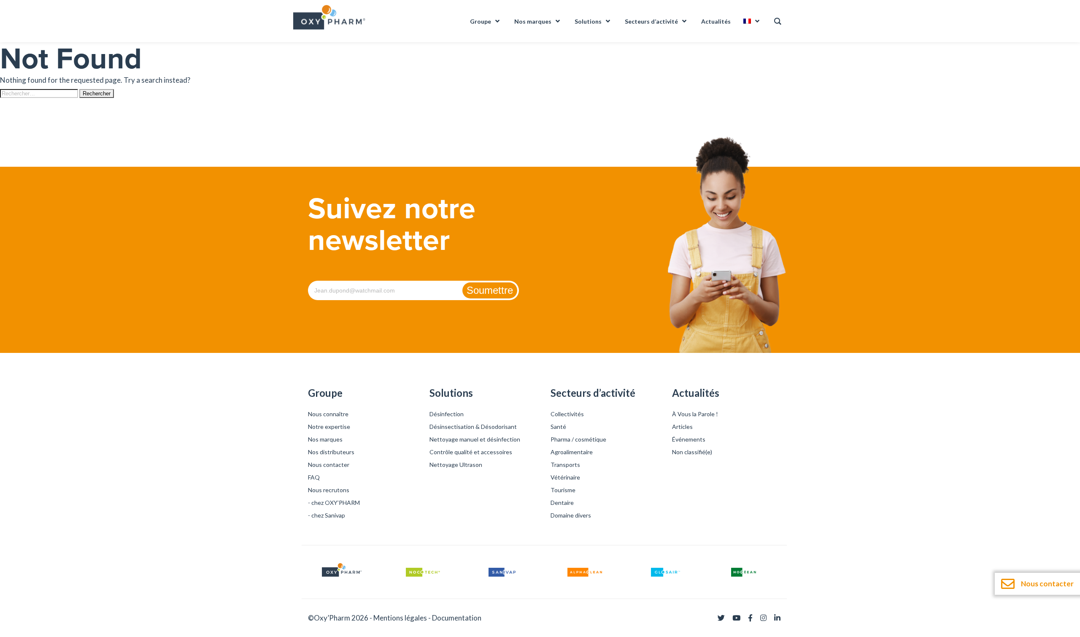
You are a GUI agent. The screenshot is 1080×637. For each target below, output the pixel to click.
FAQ (314, 477)
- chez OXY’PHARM (334, 502)
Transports (565, 464)
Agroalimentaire (572, 451)
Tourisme (563, 489)
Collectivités (567, 413)
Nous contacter (328, 464)
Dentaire (562, 502)
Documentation (456, 617)
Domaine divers (571, 515)
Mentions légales (400, 617)
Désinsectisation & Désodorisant (473, 426)
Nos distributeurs (331, 451)
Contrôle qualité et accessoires (470, 451)
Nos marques (325, 439)
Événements (688, 439)
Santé (558, 426)
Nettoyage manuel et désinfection (474, 439)
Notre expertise (329, 426)
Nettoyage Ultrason (455, 464)
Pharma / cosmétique (578, 439)
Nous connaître (328, 413)
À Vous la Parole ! (695, 413)
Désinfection (446, 413)
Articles (682, 426)
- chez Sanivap (326, 515)
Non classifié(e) (692, 451)
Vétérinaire (565, 477)
